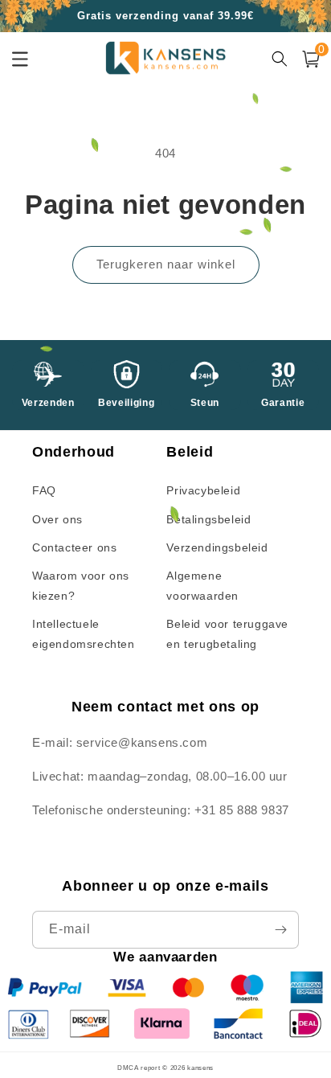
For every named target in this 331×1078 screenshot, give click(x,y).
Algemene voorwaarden (202, 585)
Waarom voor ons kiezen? (80, 585)
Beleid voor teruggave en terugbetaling (227, 633)
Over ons (57, 519)
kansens (200, 1068)
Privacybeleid (203, 490)
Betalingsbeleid (208, 519)
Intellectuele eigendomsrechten (83, 633)
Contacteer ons (74, 547)
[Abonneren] (280, 930)
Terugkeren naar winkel (165, 264)
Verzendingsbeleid (217, 547)
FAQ (44, 490)
